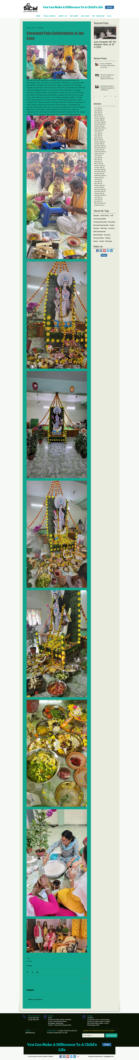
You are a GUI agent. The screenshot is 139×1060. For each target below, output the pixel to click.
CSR (111, 215)
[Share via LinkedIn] (37, 972)
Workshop (108, 241)
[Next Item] (113, 32)
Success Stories (98, 238)
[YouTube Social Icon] (104, 250)
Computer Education (100, 222)
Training (107, 238)
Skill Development (99, 231)
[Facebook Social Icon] (97, 250)
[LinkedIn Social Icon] (111, 250)
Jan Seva (29, 965)
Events (112, 225)
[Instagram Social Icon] (101, 250)
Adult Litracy (105, 215)
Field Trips (103, 228)
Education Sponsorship (101, 225)
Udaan (95, 241)
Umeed (101, 241)
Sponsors (107, 235)
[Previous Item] (97, 32)
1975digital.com (109, 1056)
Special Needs (98, 235)
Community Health (99, 219)
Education (111, 222)
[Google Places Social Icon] (78, 1056)
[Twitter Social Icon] (108, 250)
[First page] (94, 96)
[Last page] (115, 96)
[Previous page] (99, 96)
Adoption (96, 215)
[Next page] (110, 96)
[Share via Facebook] (27, 972)
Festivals (29, 961)
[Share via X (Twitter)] (32, 972)
